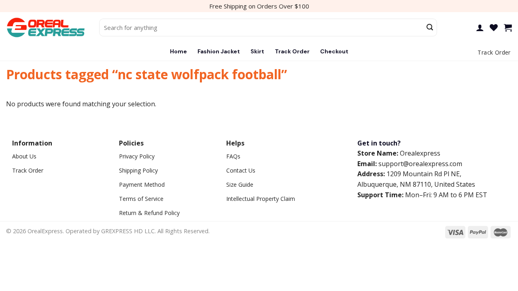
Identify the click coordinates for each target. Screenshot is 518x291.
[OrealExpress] (46, 27)
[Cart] (508, 27)
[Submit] (430, 27)
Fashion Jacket (218, 51)
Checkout (334, 51)
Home (178, 51)
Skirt (257, 51)
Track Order (292, 51)
